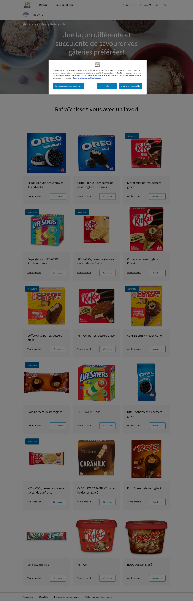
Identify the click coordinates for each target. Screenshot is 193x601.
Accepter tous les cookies (131, 86)
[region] (98, 77)
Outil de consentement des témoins (68, 86)
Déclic (106, 86)
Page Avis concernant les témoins (87, 78)
